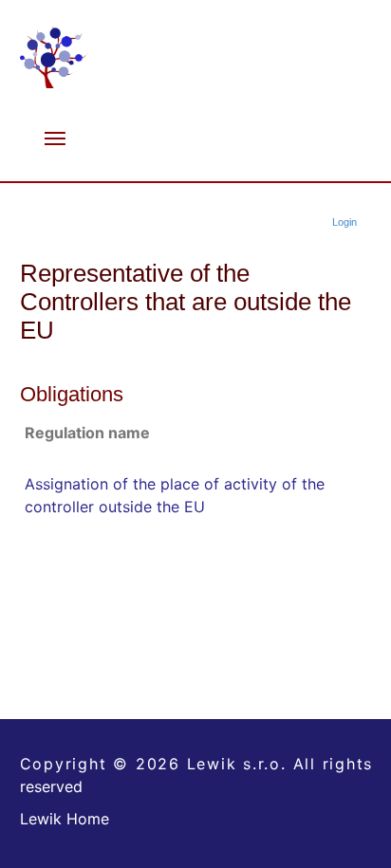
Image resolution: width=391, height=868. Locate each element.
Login (344, 222)
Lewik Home (64, 818)
